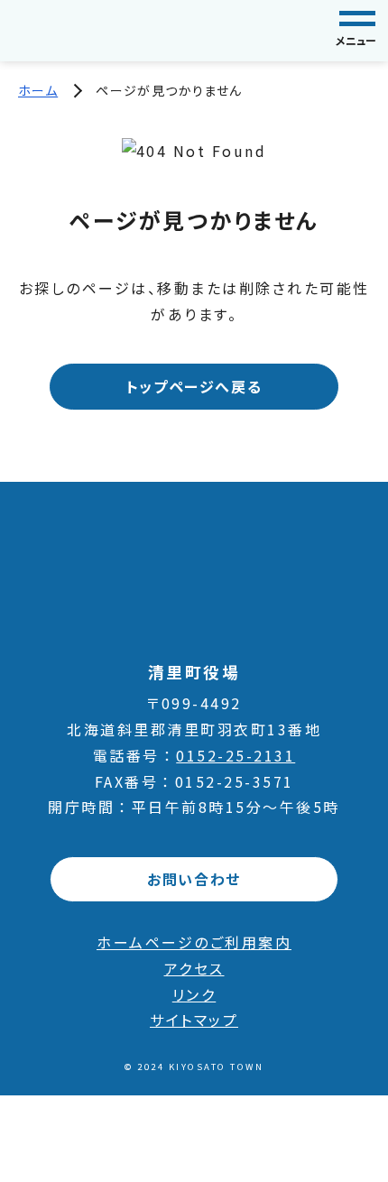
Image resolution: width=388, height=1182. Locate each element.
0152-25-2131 (235, 755)
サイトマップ (194, 1019)
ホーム (38, 90)
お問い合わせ (194, 879)
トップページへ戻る (194, 386)
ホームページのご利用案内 (194, 942)
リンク (194, 994)
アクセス (194, 968)
